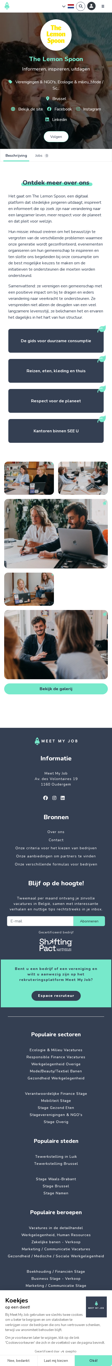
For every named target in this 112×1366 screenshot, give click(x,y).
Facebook (62, 109)
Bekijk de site (30, 109)
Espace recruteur (56, 995)
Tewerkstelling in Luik (56, 1156)
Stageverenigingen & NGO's (56, 1114)
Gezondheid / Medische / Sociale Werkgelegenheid (56, 1256)
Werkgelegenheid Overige (56, 1064)
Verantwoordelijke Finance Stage (56, 1093)
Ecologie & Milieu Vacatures (56, 1050)
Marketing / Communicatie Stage (56, 1285)
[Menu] (103, 6)
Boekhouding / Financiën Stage (56, 1271)
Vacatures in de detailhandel (56, 1227)
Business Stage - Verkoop (56, 1278)
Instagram (91, 109)
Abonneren (89, 921)
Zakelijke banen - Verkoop (56, 1242)
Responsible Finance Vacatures (56, 1057)
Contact (56, 840)
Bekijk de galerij (56, 689)
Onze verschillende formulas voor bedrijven (56, 864)
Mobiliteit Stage (56, 1100)
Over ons (56, 831)
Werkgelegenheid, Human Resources (56, 1235)
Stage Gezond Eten (56, 1107)
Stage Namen (56, 1193)
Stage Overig (56, 1121)
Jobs (41, 155)
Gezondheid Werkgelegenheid (56, 1078)
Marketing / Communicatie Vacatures (56, 1249)
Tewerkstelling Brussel (56, 1163)
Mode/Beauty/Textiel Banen (56, 1071)
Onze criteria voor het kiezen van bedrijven (56, 848)
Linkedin (59, 120)
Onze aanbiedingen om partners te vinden (56, 856)
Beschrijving (16, 155)
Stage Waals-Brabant (56, 1179)
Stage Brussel (56, 1186)
